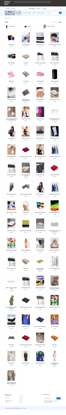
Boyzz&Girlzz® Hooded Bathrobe (11, 308)
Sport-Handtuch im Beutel (25, 194)
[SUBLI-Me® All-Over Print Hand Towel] (55, 223)
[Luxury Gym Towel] (26, 131)
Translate (44, 8)
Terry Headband (40, 81)
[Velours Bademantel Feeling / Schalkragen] (11, 375)
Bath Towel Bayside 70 (54, 268)
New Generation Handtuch (25, 230)
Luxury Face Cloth (40, 44)
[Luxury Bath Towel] (40, 243)
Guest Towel (25, 81)
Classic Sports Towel (25, 118)
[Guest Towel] (26, 74)
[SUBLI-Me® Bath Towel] (55, 300)
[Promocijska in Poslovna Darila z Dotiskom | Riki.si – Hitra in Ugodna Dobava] (12, 13)
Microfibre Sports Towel (40, 156)
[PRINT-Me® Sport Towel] (55, 205)
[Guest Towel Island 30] (55, 56)
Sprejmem (55, 1)
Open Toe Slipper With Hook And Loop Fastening (11, 119)
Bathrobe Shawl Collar (40, 344)
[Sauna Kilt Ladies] (55, 319)
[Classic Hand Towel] (40, 131)
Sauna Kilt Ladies (54, 326)
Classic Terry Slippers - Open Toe (26, 175)
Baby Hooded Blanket (25, 250)
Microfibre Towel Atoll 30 (40, 62)
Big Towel (55, 344)
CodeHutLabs (16, 408)
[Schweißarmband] (26, 37)
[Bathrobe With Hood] (40, 356)
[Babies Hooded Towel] (55, 243)
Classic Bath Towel (11, 230)
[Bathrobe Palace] (26, 356)
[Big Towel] (55, 338)
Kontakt (34, 12)
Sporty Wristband (54, 81)
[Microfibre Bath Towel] (40, 223)
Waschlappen (11, 44)
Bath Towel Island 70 (11, 268)
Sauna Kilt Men (26, 326)
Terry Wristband (11, 62)
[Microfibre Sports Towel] (40, 149)
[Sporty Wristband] (55, 74)
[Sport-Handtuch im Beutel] (26, 187)
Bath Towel (25, 268)
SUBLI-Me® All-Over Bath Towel (11, 288)
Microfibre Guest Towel (55, 99)
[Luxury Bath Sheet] (11, 319)
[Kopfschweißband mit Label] (55, 37)
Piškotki (20, 402)
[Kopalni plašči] (6, 26)
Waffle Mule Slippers (11, 156)
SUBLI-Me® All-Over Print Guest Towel (54, 119)
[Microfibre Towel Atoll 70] (55, 187)
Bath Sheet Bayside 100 (40, 307)
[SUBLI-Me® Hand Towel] (11, 243)
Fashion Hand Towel (54, 174)
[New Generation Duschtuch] (26, 300)
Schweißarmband (26, 44)
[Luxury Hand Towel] (40, 167)
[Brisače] (25, 26)
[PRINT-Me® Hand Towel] (40, 205)
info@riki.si (13, 8)
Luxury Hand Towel (40, 174)
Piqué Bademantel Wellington (54, 364)
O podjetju (21, 395)
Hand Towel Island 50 (11, 174)
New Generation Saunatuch (26, 344)
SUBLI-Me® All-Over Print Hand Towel (54, 231)
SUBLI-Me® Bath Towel (55, 307)
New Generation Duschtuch (26, 307)
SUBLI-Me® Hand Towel (11, 250)
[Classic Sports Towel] (26, 112)
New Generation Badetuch (40, 326)
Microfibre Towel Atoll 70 (54, 194)
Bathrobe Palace (25, 363)
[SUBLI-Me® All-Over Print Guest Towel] (55, 112)
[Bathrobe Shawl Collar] (40, 338)
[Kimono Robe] (11, 356)
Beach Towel (11, 344)
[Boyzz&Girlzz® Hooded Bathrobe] (11, 300)
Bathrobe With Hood (40, 363)
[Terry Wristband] (11, 56)
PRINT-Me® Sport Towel (54, 212)
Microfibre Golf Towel (54, 138)
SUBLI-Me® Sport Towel (11, 212)
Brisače (29, 26)
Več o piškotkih (55, 2)
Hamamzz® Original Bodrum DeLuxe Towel (54, 288)
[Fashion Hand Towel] (55, 167)
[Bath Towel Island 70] (11, 261)
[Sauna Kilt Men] (26, 319)
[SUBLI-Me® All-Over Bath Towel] (11, 280)
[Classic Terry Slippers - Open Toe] (26, 167)
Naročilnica (41, 12)
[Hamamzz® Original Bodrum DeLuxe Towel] (55, 280)
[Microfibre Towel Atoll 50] (55, 149)
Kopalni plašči (12, 26)
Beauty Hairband (40, 99)
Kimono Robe (11, 363)
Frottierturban (26, 212)
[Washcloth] (11, 74)
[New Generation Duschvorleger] (40, 261)
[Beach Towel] (11, 338)
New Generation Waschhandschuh (25, 100)
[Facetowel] (26, 56)
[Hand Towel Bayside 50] (11, 187)
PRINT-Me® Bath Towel (40, 287)
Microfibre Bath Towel (40, 230)
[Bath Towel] (26, 261)
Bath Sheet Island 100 (25, 287)
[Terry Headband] (40, 74)
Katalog (29, 12)
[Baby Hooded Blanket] (26, 243)
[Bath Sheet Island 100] (26, 280)
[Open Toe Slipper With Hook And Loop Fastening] (11, 112)
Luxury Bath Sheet (11, 326)
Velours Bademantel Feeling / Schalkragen (11, 383)
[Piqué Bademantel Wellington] (55, 356)
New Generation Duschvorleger (40, 269)
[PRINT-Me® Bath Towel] (40, 280)
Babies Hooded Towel (54, 250)
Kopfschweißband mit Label (54, 44)
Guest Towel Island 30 (54, 62)
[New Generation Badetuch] (40, 319)
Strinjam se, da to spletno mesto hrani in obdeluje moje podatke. (51, 401)
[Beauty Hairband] (40, 92)
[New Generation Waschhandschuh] (26, 92)
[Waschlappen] (11, 37)
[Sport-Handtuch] (11, 131)
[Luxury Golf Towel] (40, 112)
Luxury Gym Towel (26, 138)
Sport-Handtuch (11, 138)
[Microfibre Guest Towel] (55, 92)
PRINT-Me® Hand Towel (40, 212)
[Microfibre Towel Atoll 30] (40, 56)
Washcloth (11, 81)
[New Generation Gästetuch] (26, 149)
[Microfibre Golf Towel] (55, 131)
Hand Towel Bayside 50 (11, 194)
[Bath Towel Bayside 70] (55, 261)
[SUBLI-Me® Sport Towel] (11, 205)
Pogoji (20, 400)
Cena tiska (24, 12)
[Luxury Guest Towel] (11, 92)
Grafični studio (11, 408)
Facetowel (26, 62)
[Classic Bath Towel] (11, 223)
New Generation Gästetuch (26, 156)
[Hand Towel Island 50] (11, 167)
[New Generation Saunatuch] (26, 338)
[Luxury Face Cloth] (40, 37)
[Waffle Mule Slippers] (11, 149)
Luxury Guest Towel (11, 99)
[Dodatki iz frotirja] (44, 26)
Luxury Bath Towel (40, 250)
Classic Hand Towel (40, 138)
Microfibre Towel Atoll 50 (54, 156)
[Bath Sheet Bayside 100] (40, 300)
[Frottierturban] (26, 205)
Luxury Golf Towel (40, 118)
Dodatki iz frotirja (50, 26)
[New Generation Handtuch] (26, 223)
